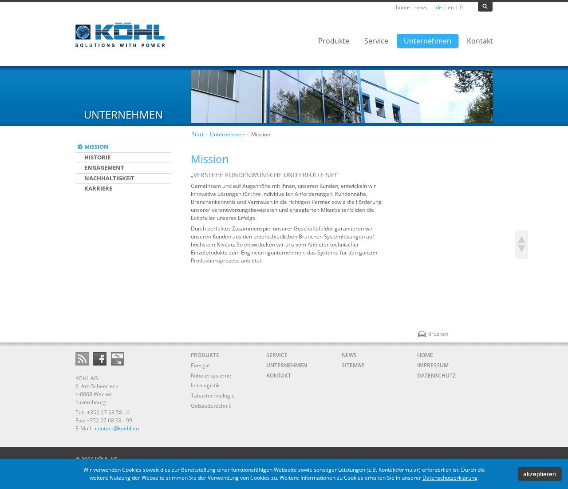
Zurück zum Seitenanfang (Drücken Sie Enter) (521, 238)
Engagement (104, 167)
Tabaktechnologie (213, 395)
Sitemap (353, 365)
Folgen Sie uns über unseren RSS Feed (82, 359)
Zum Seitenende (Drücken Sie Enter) (521, 252)
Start (198, 134)
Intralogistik (205, 385)
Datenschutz (436, 375)
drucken (433, 334)
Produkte (205, 355)
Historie (97, 157)
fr (462, 7)
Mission (96, 147)
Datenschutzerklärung (449, 477)
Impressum (433, 365)
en (451, 7)
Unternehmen (227, 134)
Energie (200, 365)
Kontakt (278, 375)
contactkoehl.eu (117, 428)
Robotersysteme (211, 375)
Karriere (98, 188)
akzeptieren (539, 473)
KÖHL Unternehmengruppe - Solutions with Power (120, 35)
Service (277, 355)
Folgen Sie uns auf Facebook (99, 359)
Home (403, 7)
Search (485, 7)
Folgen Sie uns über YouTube (117, 359)
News (420, 7)
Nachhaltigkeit (109, 178)
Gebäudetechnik (211, 405)
